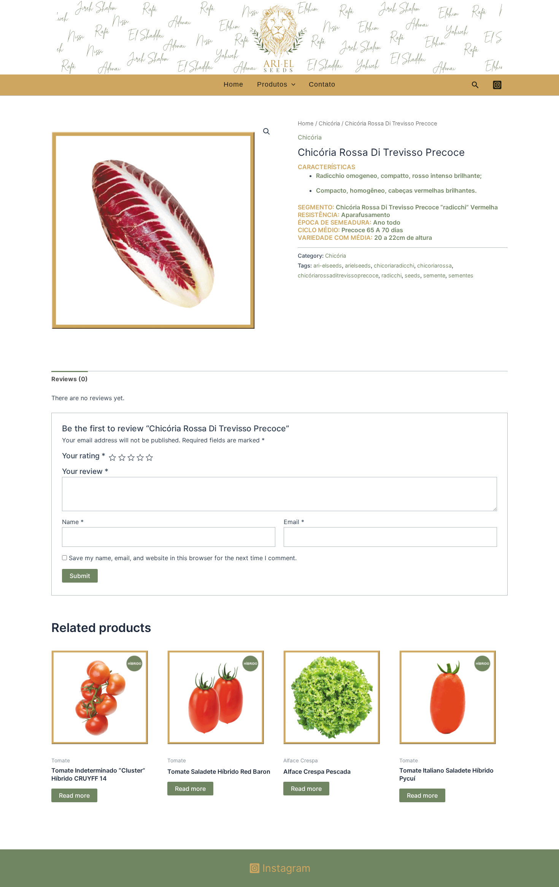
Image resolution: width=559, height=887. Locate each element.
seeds (412, 275)
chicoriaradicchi (394, 265)
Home (233, 84)
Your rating (83, 455)
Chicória (329, 123)
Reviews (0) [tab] (69, 379)
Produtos (272, 84)
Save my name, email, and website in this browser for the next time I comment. (183, 558)
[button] (291, 84)
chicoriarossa (434, 265)
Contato (322, 84)
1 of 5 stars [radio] (112, 457)
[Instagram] (497, 84)
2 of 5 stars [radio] (121, 457)
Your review (85, 471)
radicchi (391, 275)
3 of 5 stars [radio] (131, 457)
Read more (74, 795)
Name (73, 522)
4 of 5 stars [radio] (140, 457)
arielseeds (358, 265)
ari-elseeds (327, 265)
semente (434, 275)
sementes (460, 275)
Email (294, 522)
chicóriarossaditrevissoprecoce (338, 275)
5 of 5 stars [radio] (149, 457)
